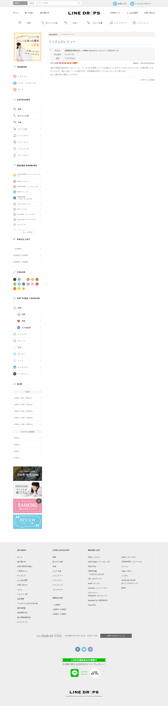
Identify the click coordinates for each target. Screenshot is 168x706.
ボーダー (21, 354)
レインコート (58, 580)
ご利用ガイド (114, 13)
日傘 (19, 122)
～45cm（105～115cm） (23, 404)
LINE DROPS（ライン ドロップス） (28, 175)
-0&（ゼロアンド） (24, 204)
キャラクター (23, 367)
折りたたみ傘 (23, 116)
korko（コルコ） (23, 181)
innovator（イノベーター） (27, 214)
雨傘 (19, 109)
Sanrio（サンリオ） (128, 557)
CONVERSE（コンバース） (132, 562)
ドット (20, 360)
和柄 (23, 321)
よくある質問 (132, 13)
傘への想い (29, 13)
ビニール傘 (22, 129)
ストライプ (22, 334)
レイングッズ (23, 149)
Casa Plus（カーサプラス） (27, 219)
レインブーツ (58, 576)
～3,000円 (17, 249)
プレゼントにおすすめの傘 (27, 603)
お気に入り (122, 4)
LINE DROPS (53, 34)
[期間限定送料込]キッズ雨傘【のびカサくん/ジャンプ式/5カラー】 (92, 50)
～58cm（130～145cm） (23, 424)
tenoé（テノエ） (23, 192)
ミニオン (124, 576)
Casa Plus (92, 605)
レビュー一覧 (22, 594)
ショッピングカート (143, 4)
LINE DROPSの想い (25, 566)
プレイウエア (23, 155)
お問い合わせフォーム (116, 636)
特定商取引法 (22, 613)
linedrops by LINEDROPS (98, 600)
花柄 (23, 314)
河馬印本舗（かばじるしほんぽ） (25, 198)
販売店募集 (21, 608)
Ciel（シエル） (22, 209)
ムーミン (124, 566)
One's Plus (92, 566)
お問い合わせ (149, 13)
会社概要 (20, 599)
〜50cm (16, 438)
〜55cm (16, 445)
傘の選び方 (44, 13)
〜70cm (16, 458)
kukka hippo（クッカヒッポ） (28, 186)
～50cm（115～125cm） (23, 411)
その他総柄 (26, 328)
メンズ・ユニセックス (27, 83)
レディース (22, 76)
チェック (21, 341)
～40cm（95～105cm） (23, 398)
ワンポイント (23, 374)
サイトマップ (22, 622)
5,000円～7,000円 (20, 262)
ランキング (21, 576)
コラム (19, 590)
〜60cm (16, 451)
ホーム (16, 13)
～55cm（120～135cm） (23, 418)
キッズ (20, 89)
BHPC (123, 588)
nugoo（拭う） (127, 571)
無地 (19, 347)
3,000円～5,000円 (20, 255)
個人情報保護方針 (24, 617)
